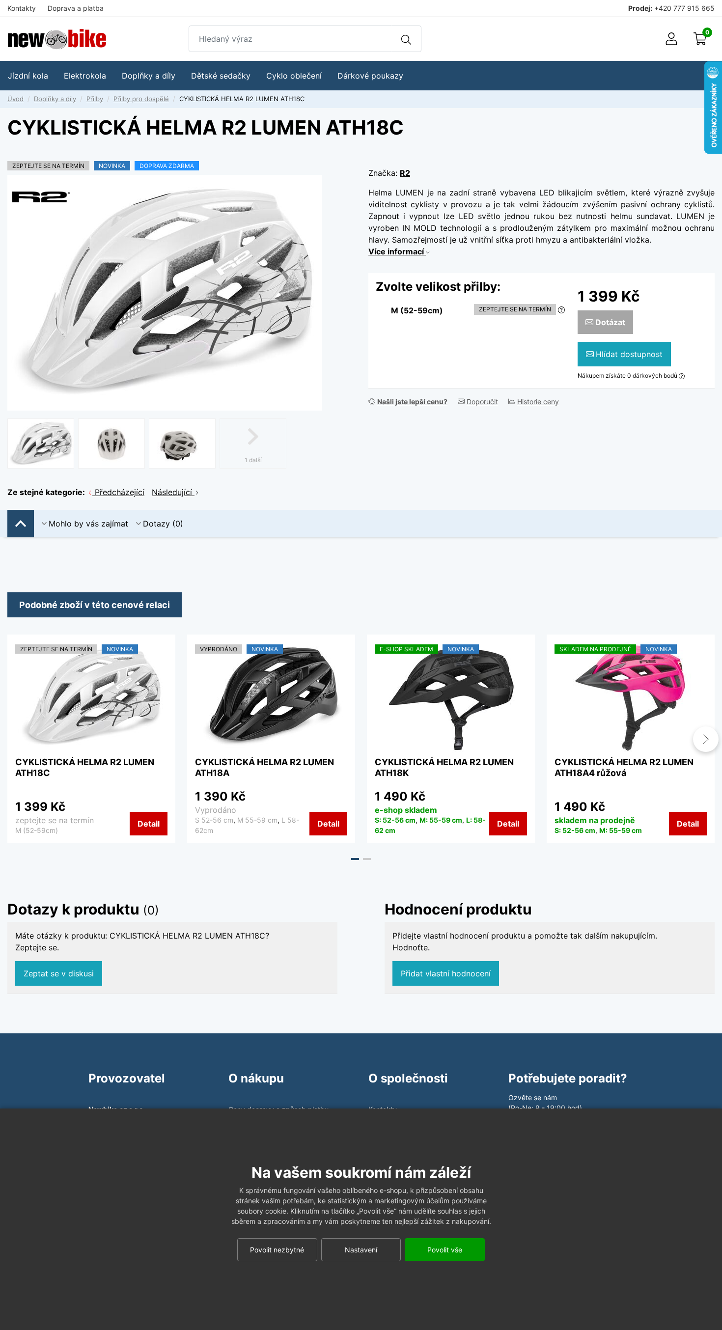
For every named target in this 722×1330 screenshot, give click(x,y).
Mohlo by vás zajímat (88, 523)
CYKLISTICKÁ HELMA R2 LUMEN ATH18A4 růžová (624, 767)
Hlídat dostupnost (629, 354)
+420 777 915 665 (684, 8)
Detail (149, 824)
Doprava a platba (76, 8)
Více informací (397, 251)
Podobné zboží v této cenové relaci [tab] (94, 605)
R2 (405, 173)
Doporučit (482, 401)
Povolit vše (444, 1250)
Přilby (94, 99)
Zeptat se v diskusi (59, 973)
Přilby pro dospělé (141, 99)
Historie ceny (538, 401)
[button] (355, 859)
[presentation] (16, 739)
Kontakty (21, 8)
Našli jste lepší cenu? (412, 401)
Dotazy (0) (163, 523)
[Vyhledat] (406, 39)
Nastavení (361, 1250)
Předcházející (118, 492)
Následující (173, 492)
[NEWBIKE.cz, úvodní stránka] (57, 39)
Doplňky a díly (55, 99)
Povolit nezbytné (277, 1250)
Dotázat (610, 322)
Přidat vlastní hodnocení (446, 973)
